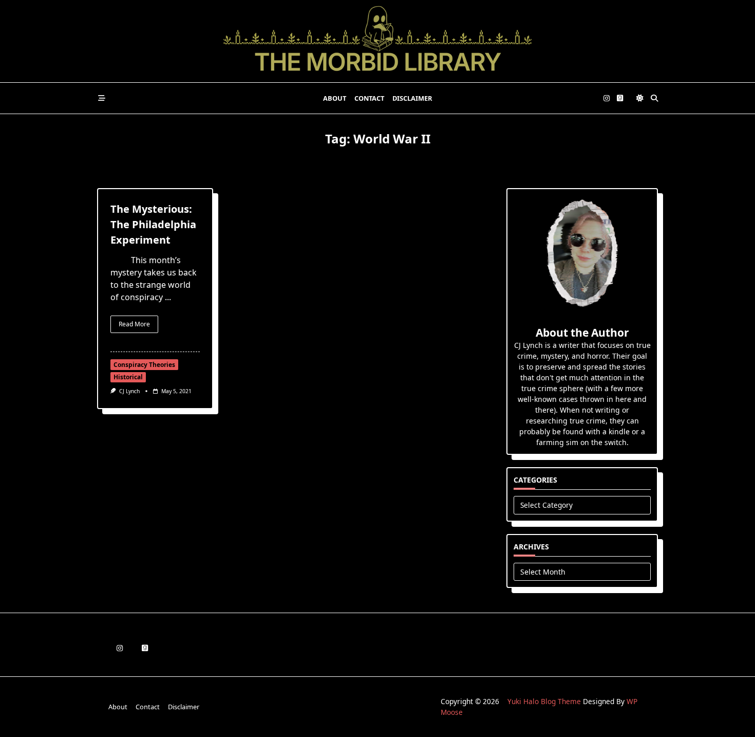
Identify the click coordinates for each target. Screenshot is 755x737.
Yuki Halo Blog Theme (544, 701)
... (168, 297)
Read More (134, 324)
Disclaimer (412, 98)
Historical (128, 377)
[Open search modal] (654, 98)
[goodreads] (620, 98)
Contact (369, 98)
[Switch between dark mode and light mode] (640, 98)
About (334, 98)
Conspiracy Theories (144, 364)
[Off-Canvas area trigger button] (101, 98)
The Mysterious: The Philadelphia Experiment (153, 224)
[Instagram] (606, 98)
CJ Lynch (129, 391)
